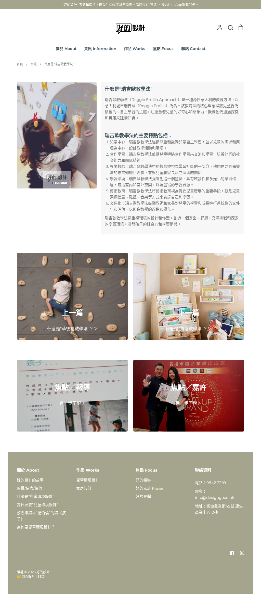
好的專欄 (143, 496)
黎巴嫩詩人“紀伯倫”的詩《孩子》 (41, 515)
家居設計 (84, 488)
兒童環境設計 (87, 480)
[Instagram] (242, 553)
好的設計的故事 (30, 480)
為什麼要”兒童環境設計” (37, 504)
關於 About (66, 48)
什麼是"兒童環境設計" (35, 496)
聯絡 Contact (193, 48)
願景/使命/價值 (29, 488)
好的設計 (43, 572)
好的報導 (143, 480)
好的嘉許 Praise (149, 488)
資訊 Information (100, 48)
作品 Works (134, 48)
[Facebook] (232, 553)
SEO (41, 576)
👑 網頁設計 (26, 576)
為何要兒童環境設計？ (36, 527)
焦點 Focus (163, 48)
